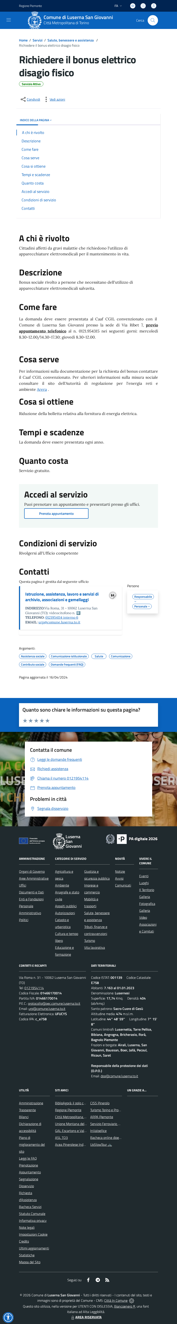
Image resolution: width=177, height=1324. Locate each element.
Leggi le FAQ (28, 1158)
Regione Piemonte (30, 5)
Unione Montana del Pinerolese (77, 1123)
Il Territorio (146, 889)
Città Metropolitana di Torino (66, 23)
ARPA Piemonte (101, 1116)
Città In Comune (116, 1300)
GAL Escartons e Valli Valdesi (76, 1130)
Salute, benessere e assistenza (71, 40)
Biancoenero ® (124, 1306)
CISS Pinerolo (99, 1103)
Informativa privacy (33, 1220)
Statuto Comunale (32, 1213)
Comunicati (123, 885)
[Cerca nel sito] (153, 20)
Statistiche (27, 1255)
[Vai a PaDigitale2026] (131, 838)
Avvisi (119, 878)
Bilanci (23, 1116)
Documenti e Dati (31, 892)
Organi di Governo (32, 871)
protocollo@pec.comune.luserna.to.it (54, 1003)
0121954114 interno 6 (61, 617)
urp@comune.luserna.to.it (59, 622)
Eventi (144, 876)
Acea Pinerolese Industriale (74, 1144)
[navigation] (8, 19)
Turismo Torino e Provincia (108, 1110)
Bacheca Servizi (30, 1206)
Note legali (27, 1227)
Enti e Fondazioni (31, 899)
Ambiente (62, 885)
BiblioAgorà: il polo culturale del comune (83, 1103)
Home (23, 40)
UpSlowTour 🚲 (101, 1144)
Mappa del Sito (29, 1262)
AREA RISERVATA (88, 1317)
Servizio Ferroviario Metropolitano (114, 1123)
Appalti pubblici (66, 906)
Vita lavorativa (94, 947)
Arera (42, 389)
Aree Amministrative (34, 878)
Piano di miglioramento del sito (32, 1144)
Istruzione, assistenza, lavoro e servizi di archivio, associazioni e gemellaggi (62, 597)
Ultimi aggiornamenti (34, 1248)
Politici (23, 919)
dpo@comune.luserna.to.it (119, 1076)
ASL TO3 (61, 1137)
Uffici (22, 885)
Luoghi (144, 882)
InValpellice (98, 1130)
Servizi (38, 40)
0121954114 (34, 987)
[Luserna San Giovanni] (35, 20)
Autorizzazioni (65, 913)
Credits (24, 1241)
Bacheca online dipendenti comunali (116, 1137)
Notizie (120, 871)
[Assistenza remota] (131, 1300)
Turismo (89, 940)
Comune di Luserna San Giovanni (78, 17)
